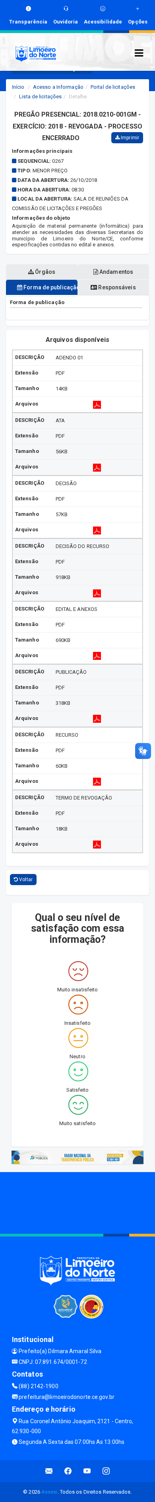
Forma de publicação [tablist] (50, 287)
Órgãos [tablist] (44, 272)
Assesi (49, 1492)
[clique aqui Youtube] (87, 1471)
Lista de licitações (40, 96)
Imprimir (129, 137)
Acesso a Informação (58, 87)
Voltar (25, 879)
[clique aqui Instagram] (106, 1471)
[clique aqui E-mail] (49, 1471)
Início (18, 87)
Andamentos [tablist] (115, 272)
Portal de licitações (113, 87)
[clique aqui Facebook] (68, 1471)
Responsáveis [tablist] (116, 287)
